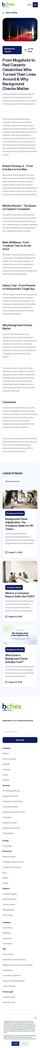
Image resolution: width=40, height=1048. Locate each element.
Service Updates (9, 904)
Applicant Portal (9, 1002)
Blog (4, 872)
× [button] (35, 1018)
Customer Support (10, 894)
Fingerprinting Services (11, 828)
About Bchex (7, 927)
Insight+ (6, 775)
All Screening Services (11, 790)
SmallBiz (6, 780)
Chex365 (6, 764)
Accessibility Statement (12, 975)
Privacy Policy (8, 954)
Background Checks (10, 796)
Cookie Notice (8, 970)
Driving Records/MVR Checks (14, 812)
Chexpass (6, 769)
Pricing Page (7, 846)
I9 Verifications (8, 833)
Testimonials (7, 943)
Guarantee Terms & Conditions (14, 959)
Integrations (7, 938)
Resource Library (9, 856)
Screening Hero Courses (12, 867)
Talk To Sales (8, 915)
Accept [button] (15, 1044)
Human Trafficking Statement (14, 981)
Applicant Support (10, 899)
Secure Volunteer (9, 759)
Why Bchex (7, 933)
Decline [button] (24, 1044)
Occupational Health (10, 806)
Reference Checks (10, 822)
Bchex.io (6, 753)
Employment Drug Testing (13, 801)
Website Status (8, 909)
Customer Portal (9, 997)
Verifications (7, 817)
